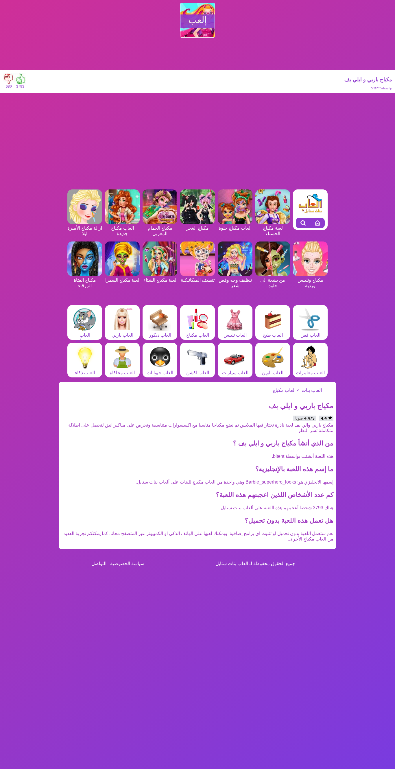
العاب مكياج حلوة (235, 228)
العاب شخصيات (85, 338)
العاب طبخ (273, 335)
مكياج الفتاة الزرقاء (85, 283)
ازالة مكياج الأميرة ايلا (84, 231)
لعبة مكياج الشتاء (159, 280)
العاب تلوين (272, 372)
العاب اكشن (197, 372)
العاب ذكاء (85, 372)
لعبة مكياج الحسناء (273, 231)
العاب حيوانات (160, 372)
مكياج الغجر (197, 228)
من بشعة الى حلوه (272, 283)
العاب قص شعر (310, 338)
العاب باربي (122, 335)
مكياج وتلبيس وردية (310, 283)
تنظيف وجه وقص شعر (235, 283)
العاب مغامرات (310, 372)
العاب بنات (312, 390)
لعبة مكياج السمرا (122, 280)
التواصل (98, 563)
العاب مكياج (197, 335)
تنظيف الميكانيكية (198, 280)
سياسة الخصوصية (127, 563)
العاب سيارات (235, 372)
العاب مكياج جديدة (122, 231)
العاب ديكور (160, 335)
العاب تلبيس (235, 335)
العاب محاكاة (122, 372)
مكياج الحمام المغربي (160, 231)
